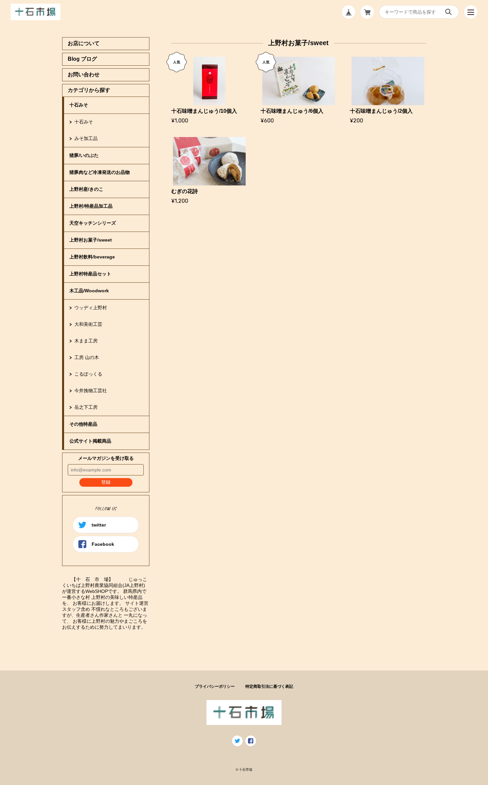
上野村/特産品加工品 (91, 206)
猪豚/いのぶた (84, 155)
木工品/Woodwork (89, 290)
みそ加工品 (86, 138)
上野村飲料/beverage (92, 256)
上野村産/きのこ (86, 189)
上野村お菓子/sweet (90, 240)
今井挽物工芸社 (90, 390)
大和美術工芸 (88, 324)
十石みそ (78, 104)
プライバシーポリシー (215, 686)
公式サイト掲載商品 (90, 441)
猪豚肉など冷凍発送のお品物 (99, 172)
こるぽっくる (88, 374)
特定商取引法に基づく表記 (269, 686)
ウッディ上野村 (90, 307)
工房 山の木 (86, 357)
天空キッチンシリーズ (92, 223)
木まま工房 (86, 340)
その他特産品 (83, 424)
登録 (106, 482)
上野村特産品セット (90, 273)
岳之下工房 (86, 407)
